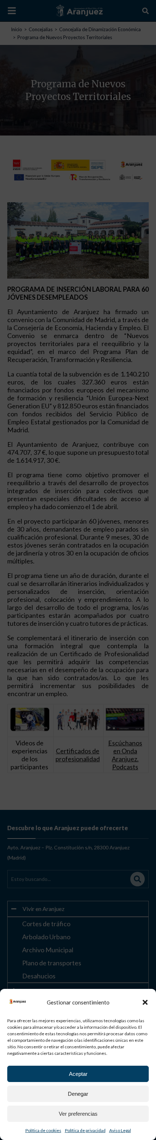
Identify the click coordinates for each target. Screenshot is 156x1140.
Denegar (78, 1094)
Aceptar (78, 1074)
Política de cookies (43, 1130)
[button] (145, 1002)
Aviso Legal (120, 1130)
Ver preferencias (78, 1114)
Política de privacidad (85, 1130)
